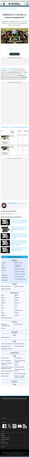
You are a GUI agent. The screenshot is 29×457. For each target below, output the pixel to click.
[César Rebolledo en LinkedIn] (11, 205)
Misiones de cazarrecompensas (5, 324)
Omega (2, 313)
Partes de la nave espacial (7, 343)
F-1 (2, 272)
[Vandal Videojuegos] (14, 3)
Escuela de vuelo (19, 324)
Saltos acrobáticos (5, 373)
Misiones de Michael (6, 286)
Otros (14, 355)
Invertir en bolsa (5, 358)
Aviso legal (3, 441)
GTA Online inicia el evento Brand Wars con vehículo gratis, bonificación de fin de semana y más (19, 229)
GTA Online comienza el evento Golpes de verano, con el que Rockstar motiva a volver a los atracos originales (19, 243)
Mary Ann (17, 302)
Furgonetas (4, 275)
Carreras (3, 328)
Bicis (3, 265)
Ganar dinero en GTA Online (20, 370)
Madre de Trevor (18, 310)
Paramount (23, 1)
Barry (2, 295)
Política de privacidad (5, 439)
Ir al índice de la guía (14, 54)
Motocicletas (5, 280)
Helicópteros (5, 277)
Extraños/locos (15, 292)
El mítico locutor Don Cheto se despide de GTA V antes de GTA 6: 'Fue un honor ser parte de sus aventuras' (19, 236)
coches (25, 74)
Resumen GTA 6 (5, 1)
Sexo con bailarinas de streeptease (6, 363)
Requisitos (14, 381)
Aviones (3, 262)
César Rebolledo (10, 49)
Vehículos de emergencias (18, 265)
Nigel (2, 305)
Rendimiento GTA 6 (11, 1)
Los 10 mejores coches (20, 279)
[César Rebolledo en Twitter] (9, 205)
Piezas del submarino (20, 343)
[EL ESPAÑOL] (27, 3)
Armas (16, 364)
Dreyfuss (3, 315)
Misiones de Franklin (6, 289)
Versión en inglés (14, 451)
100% (14, 335)
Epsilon (16, 313)
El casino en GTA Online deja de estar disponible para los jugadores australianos (19, 249)
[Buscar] (24, 3)
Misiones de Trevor (19, 286)
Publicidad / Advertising (5, 437)
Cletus (2, 300)
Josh (16, 305)
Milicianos (17, 297)
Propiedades (14, 332)
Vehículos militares (19, 276)
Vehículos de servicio (20, 269)
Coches (3, 270)
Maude (16, 295)
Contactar (3, 435)
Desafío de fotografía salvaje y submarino (20, 376)
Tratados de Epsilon (19, 346)
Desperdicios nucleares (6, 348)
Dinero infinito (18, 358)
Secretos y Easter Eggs (20, 373)
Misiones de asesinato (6, 318)
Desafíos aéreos (5, 376)
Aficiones (14, 321)
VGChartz (3, 446)
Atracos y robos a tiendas (7, 371)
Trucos (14, 384)
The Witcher (18, 1)
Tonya (2, 307)
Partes (14, 341)
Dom (16, 307)
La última (17, 315)
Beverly (3, 297)
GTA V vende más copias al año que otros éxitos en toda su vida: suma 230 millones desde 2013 (19, 221)
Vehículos (14, 260)
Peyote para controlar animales (20, 361)
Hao (2, 310)
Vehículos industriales (20, 274)
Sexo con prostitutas (6, 360)
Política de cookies (4, 443)
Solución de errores (19, 367)
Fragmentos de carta (6, 346)
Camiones (4, 267)
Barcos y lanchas (19, 262)
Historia (14, 284)
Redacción (3, 433)
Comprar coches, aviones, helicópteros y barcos (7, 367)
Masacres (3, 302)
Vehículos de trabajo (19, 271)
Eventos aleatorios (5, 337)
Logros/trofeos (14, 352)
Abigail (16, 300)
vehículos (9, 70)
